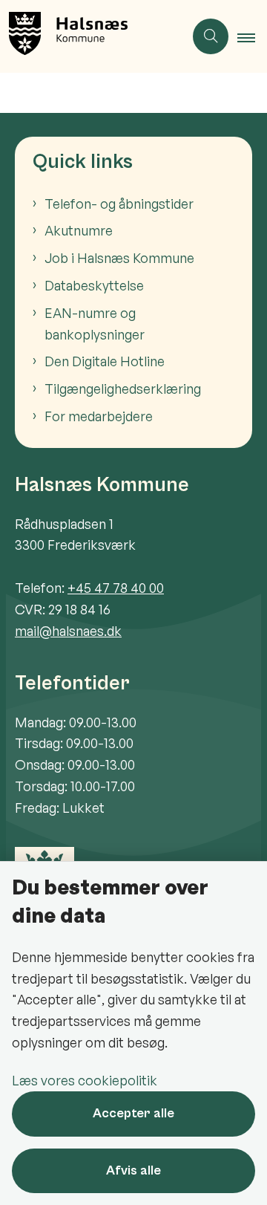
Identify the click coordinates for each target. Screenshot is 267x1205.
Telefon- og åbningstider (119, 203)
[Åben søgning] (210, 36)
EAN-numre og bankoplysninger (94, 323)
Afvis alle (133, 1170)
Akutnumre (78, 230)
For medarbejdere (98, 416)
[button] (252, 37)
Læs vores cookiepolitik (84, 1080)
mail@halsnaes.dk (68, 631)
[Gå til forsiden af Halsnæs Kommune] (92, 36)
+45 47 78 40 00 (115, 587)
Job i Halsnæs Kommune (119, 258)
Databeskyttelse (94, 285)
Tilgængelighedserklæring (122, 388)
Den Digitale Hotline (104, 361)
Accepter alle (133, 1113)
